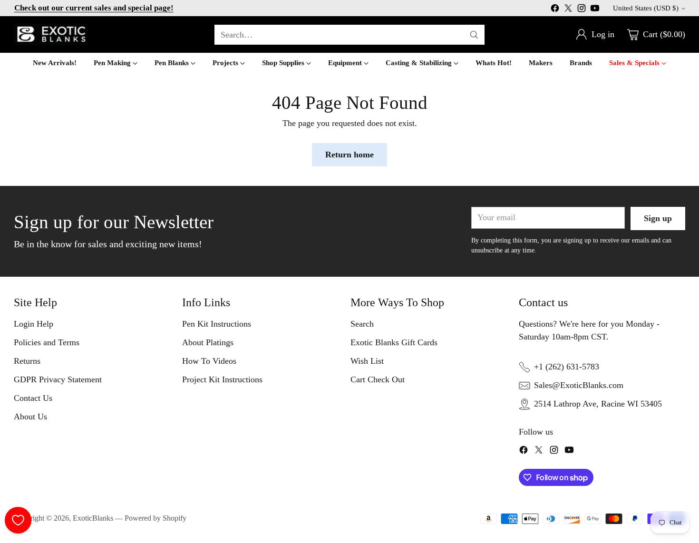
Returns (27, 361)
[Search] (474, 35)
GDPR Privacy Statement (58, 379)
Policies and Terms (46, 342)
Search (362, 324)
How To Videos (209, 361)
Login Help (33, 324)
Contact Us (33, 398)
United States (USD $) (646, 8)
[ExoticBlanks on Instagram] (581, 10)
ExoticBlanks (93, 518)
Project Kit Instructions (222, 379)
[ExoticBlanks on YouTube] (595, 10)
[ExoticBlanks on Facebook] (555, 10)
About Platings (207, 342)
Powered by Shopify (155, 518)
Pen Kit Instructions (216, 324)
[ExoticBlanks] (50, 34)
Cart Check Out (377, 379)
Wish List (367, 361)
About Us (30, 416)
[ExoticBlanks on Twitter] (568, 10)
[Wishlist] (18, 520)
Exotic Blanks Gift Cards (393, 342)
